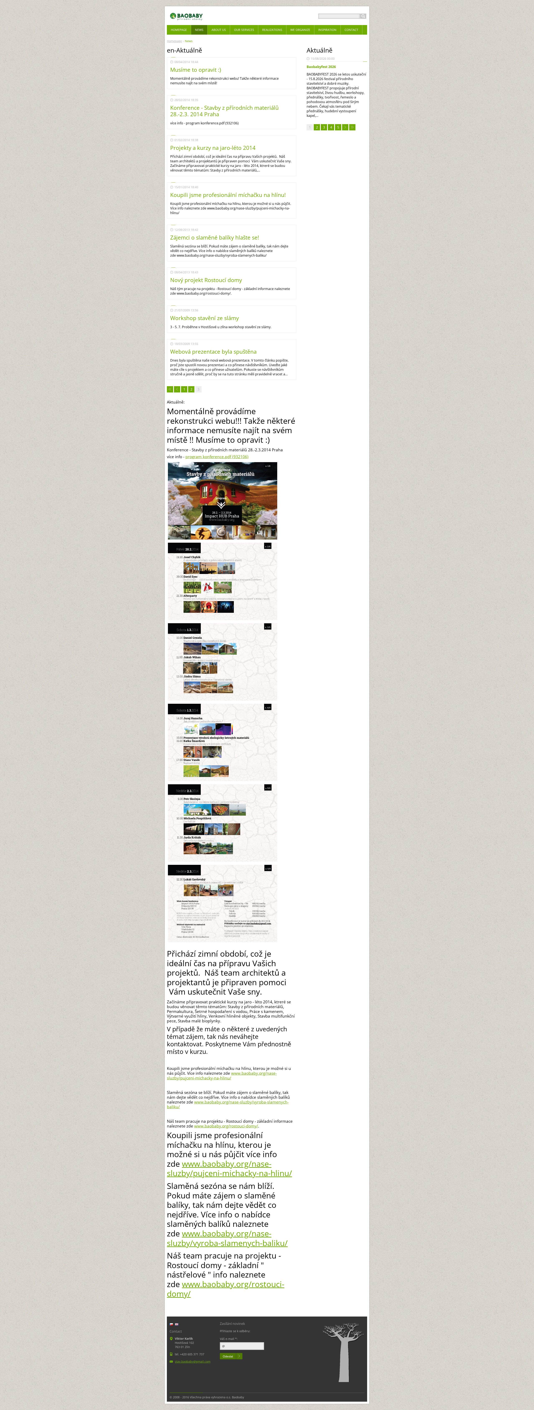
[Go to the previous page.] (177, 389)
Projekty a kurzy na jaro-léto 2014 (213, 147)
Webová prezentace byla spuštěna (213, 351)
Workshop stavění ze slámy (204, 318)
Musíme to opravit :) (195, 69)
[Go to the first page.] (170, 389)
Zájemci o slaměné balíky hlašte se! (214, 237)
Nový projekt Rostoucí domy (206, 280)
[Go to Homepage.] (186, 21)
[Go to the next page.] (345, 127)
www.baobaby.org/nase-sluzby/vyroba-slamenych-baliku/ (228, 1104)
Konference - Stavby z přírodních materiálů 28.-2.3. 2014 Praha (224, 111)
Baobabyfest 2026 (321, 66)
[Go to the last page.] (352, 127)
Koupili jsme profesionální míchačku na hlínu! (228, 195)
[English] (176, 1324)
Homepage (174, 41)
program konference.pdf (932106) (216, 456)
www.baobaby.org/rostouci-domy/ (226, 1126)
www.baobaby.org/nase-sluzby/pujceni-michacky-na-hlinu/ (222, 1076)
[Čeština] (171, 1324)
